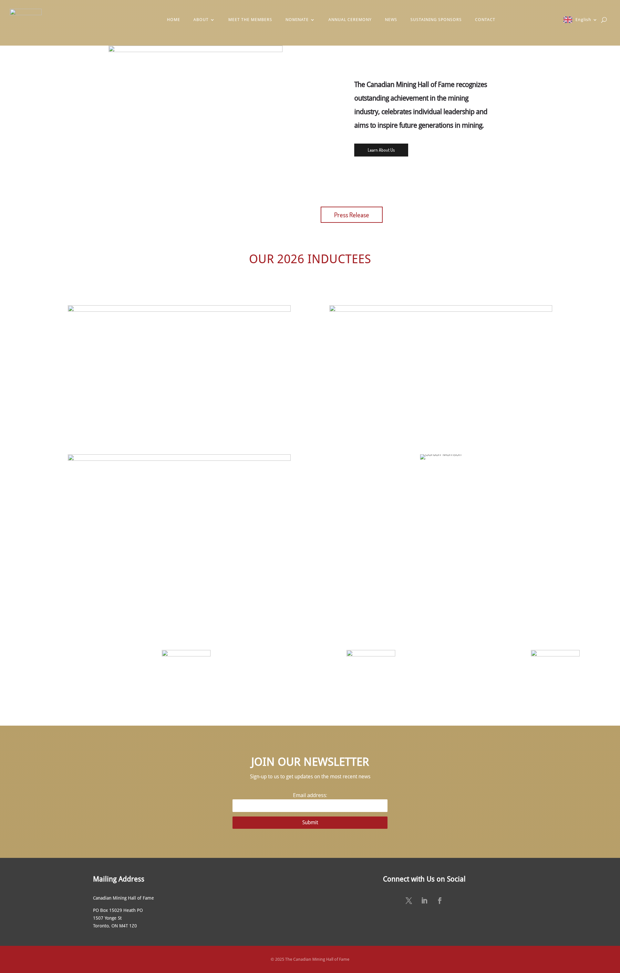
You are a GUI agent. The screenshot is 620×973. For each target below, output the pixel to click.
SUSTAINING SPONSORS (436, 19)
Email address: (310, 795)
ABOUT (201, 19)
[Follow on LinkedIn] (424, 900)
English (583, 19)
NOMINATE (297, 19)
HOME (173, 19)
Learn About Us (381, 150)
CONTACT (485, 19)
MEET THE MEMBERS (250, 19)
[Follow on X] (408, 900)
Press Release (351, 215)
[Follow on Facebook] (439, 900)
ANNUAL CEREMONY (350, 19)
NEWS (391, 19)
